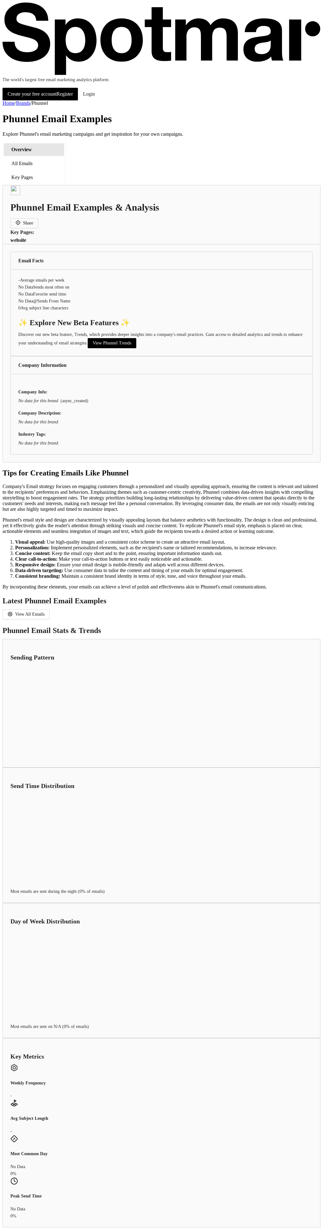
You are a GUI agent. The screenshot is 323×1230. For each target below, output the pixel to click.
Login (89, 94)
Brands (23, 103)
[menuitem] (34, 149)
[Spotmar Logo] (161, 73)
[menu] (34, 163)
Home (9, 103)
